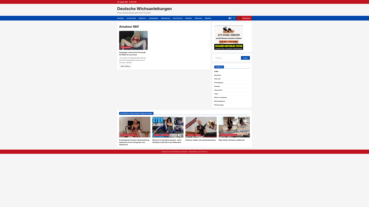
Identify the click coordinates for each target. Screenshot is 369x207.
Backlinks (208, 18)
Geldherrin (142, 18)
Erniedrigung (218, 82)
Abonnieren (246, 18)
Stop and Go (218, 90)
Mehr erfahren (126, 66)
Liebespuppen (153, 18)
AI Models (188, 18)
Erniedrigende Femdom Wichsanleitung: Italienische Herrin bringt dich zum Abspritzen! (134, 142)
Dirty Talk (217, 79)
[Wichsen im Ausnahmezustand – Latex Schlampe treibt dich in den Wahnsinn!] (168, 127)
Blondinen (217, 75)
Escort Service (177, 18)
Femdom (217, 86)
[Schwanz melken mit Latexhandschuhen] (201, 127)
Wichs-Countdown (220, 97)
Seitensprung (165, 18)
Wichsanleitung (125, 47)
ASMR (216, 71)
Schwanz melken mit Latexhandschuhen (200, 140)
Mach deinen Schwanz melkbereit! (232, 140)
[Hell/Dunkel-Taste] (230, 18)
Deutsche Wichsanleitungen (144, 8)
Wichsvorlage (219, 105)
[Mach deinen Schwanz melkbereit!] (234, 127)
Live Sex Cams (131, 18)
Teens (216, 94)
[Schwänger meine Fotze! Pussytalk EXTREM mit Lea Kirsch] (133, 40)
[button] (234, 18)
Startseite (120, 18)
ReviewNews (193, 152)
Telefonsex (198, 18)
